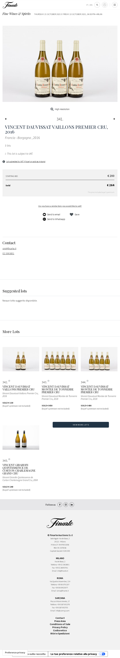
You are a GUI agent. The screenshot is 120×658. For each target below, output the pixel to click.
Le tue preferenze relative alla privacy (74, 654)
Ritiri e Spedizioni (60, 633)
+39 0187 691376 (63, 604)
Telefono (54, 564)
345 (4, 460)
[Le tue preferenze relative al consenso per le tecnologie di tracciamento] (15, 653)
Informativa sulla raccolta (30, 654)
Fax (53, 568)
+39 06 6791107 (63, 584)
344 (83, 382)
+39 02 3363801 (63, 564)
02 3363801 (8, 253)
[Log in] (105, 5)
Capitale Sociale (56, 551)
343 (44, 382)
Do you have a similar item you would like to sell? (60, 206)
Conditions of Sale (60, 624)
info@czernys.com (63, 610)
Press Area (60, 621)
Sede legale (54, 538)
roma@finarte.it (63, 591)
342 (4, 382)
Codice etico (60, 630)
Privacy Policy (60, 627)
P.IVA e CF (54, 545)
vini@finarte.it (9, 248)
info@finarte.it (62, 571)
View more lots (81, 425)
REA (55, 548)
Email (54, 571)
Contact (60, 617)
